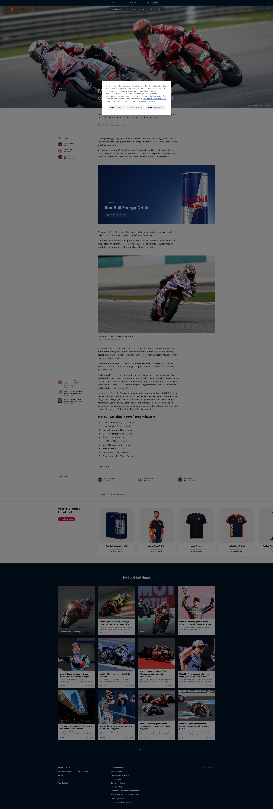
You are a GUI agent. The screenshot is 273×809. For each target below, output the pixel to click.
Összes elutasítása (135, 108)
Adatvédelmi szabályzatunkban (154, 99)
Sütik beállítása (116, 108)
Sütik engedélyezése (155, 108)
